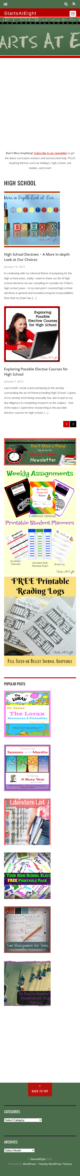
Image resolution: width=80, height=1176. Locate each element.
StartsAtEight (38, 1159)
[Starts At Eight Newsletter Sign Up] (40, 464)
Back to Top (40, 1091)
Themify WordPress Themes (55, 1164)
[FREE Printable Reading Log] (40, 665)
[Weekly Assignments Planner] (40, 573)
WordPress (29, 1164)
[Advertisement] (40, 104)
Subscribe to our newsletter (50, 153)
